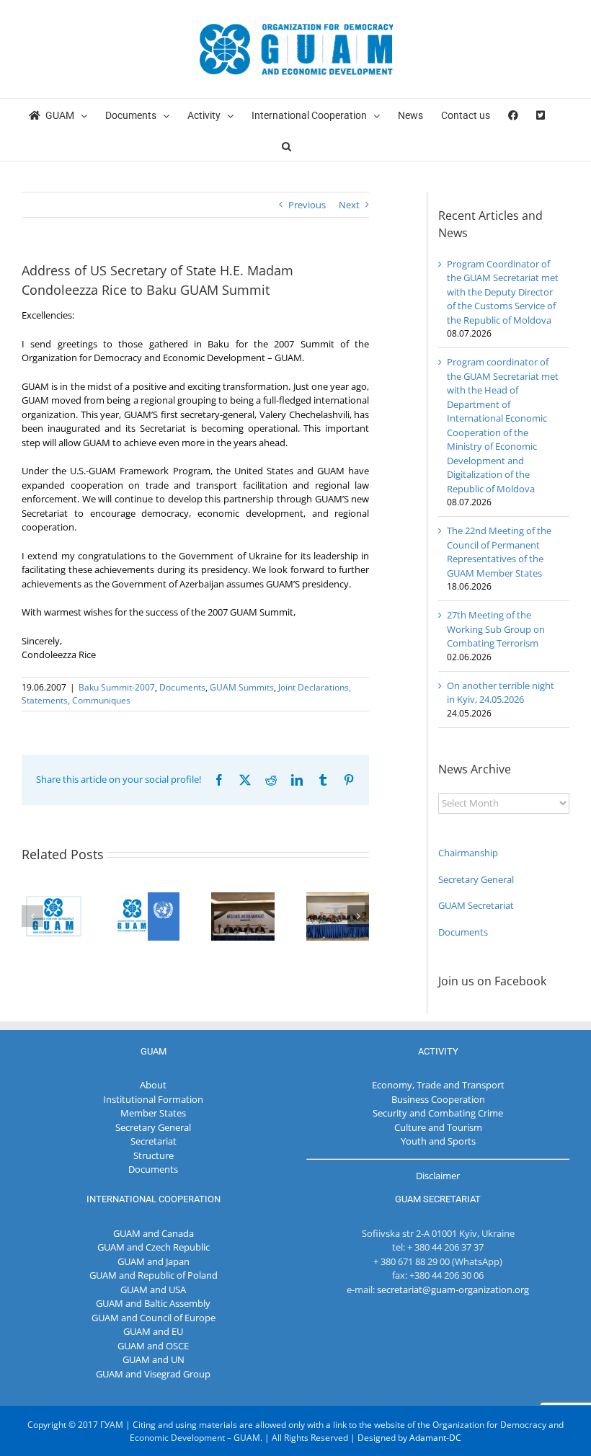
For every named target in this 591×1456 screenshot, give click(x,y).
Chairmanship (468, 852)
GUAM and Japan (153, 1261)
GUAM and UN (154, 1359)
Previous (307, 204)
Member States (153, 1112)
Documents (182, 687)
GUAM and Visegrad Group (153, 1373)
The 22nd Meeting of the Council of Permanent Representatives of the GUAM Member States (499, 552)
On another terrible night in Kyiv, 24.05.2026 (500, 692)
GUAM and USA (153, 1289)
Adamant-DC (435, 1437)
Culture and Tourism (438, 1127)
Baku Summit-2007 (117, 687)
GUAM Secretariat (476, 905)
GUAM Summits (242, 687)
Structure (153, 1155)
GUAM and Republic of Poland (153, 1275)
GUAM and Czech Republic (153, 1246)
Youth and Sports (438, 1141)
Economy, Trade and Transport (438, 1084)
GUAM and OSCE (153, 1345)
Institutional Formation (153, 1099)
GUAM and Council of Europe (153, 1317)
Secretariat (153, 1141)
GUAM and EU (153, 1331)
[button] (286, 145)
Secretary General (476, 879)
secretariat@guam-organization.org (453, 1289)
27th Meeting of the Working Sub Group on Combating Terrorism (496, 628)
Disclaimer (438, 1175)
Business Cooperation (438, 1099)
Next (349, 204)
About (153, 1084)
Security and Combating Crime (438, 1112)
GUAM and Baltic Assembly (153, 1303)
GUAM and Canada (153, 1233)
